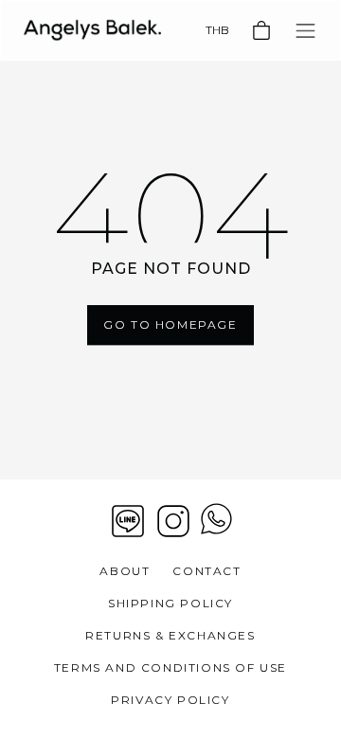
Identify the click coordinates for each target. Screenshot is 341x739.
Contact (206, 571)
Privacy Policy (170, 700)
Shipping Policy (170, 603)
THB (217, 30)
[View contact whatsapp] (216, 521)
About (124, 571)
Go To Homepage (170, 324)
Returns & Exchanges (170, 635)
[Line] (128, 521)
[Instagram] (173, 521)
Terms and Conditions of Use (170, 667)
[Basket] (261, 30)
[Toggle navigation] (305, 30)
